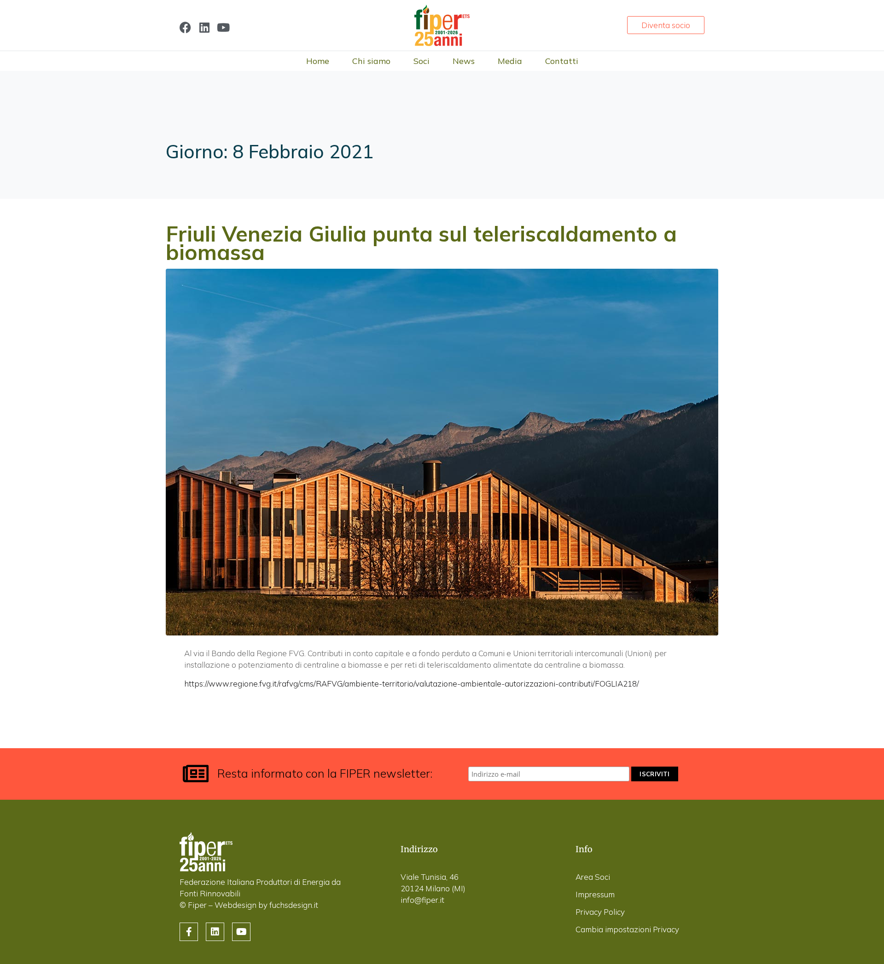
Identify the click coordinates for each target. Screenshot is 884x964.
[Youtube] (223, 27)
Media (510, 61)
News (464, 61)
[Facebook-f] (189, 932)
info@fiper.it (422, 900)
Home (317, 61)
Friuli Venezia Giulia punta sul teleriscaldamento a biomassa (421, 243)
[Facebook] (185, 27)
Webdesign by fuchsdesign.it (266, 905)
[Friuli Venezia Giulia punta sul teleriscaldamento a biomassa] (442, 451)
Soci (421, 61)
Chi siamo (371, 61)
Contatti (561, 61)
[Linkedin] (204, 27)
